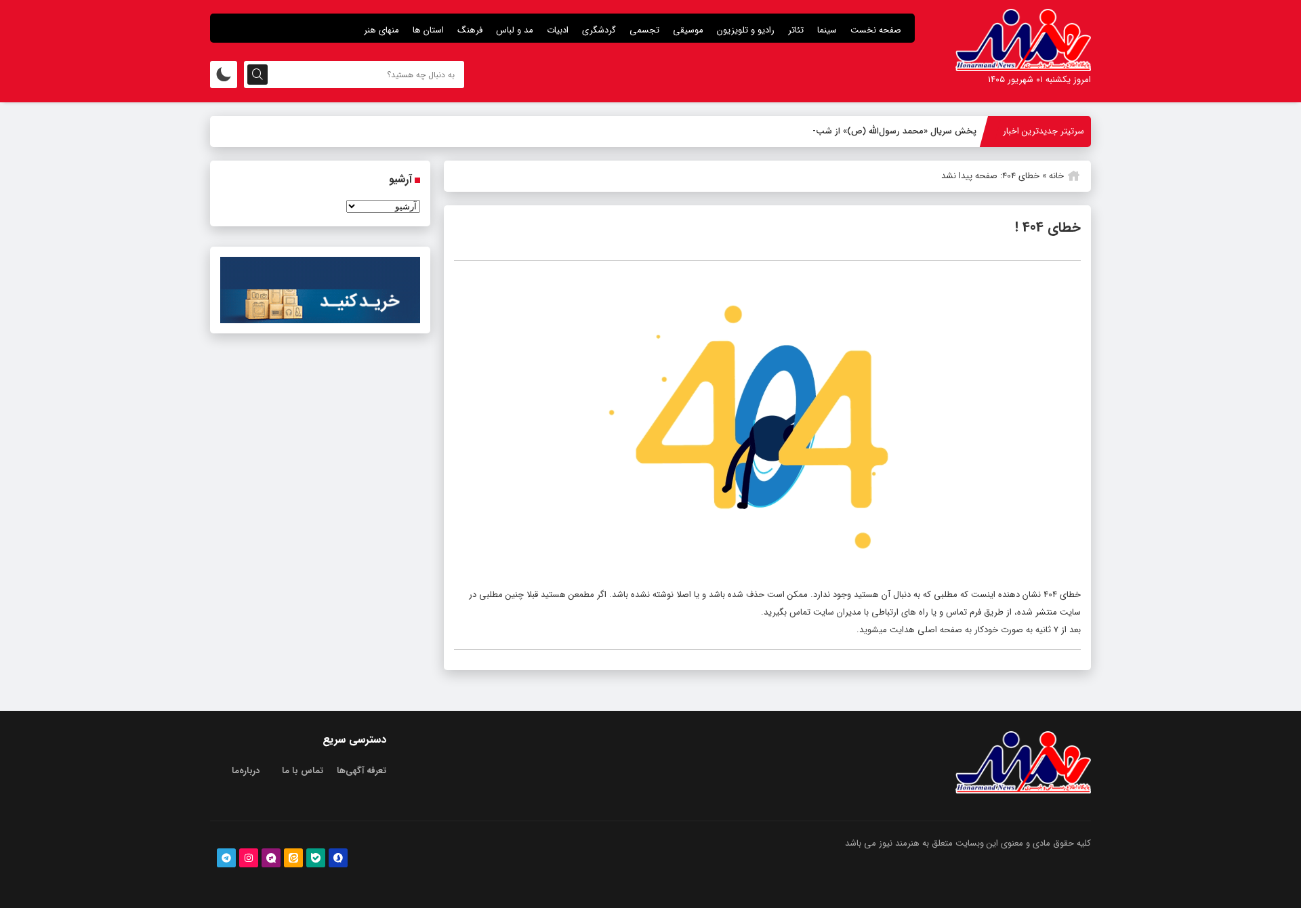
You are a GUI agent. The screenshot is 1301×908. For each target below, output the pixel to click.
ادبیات (558, 30)
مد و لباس (514, 30)
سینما (827, 30)
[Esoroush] (338, 857)
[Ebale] (315, 857)
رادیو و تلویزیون (746, 30)
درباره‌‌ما (246, 771)
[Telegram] (226, 857)
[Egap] (271, 857)
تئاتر (796, 30)
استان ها (428, 30)
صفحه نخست (875, 30)
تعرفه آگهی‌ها (361, 771)
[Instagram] (248, 857)
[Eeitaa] (293, 857)
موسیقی (688, 30)
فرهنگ (469, 30)
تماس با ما (302, 771)
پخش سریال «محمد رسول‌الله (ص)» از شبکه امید (886, 131)
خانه (1056, 176)
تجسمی (644, 30)
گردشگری (599, 30)
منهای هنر (381, 30)
